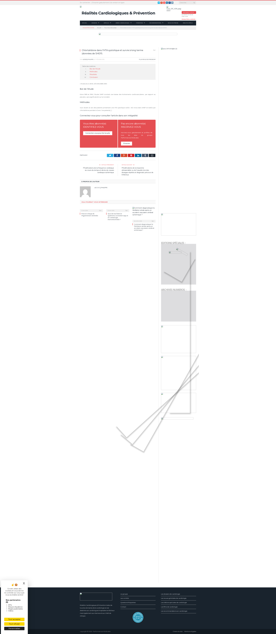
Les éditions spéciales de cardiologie (174, 602)
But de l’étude (94, 69)
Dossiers (94, 23)
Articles (106, 23)
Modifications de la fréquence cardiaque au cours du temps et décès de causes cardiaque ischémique (98, 169)
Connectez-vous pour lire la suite (96, 132)
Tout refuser (14, 624)
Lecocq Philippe (88, 59)
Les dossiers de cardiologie (170, 594)
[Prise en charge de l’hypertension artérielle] (91, 208)
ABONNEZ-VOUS (188, 12)
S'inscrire (126, 143)
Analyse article (188, 23)
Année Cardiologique (122, 23)
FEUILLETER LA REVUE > (189, 19)
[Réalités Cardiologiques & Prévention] (117, 12)
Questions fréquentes (128, 602)
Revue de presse (173, 23)
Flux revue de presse (146, 59)
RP (155, 59)
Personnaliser (14, 628)
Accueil (84, 23)
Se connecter (85, 3)
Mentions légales (190, 631)
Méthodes (93, 71)
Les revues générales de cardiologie (173, 598)
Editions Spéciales (172, 243)
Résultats (92, 74)
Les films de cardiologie (169, 607)
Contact (123, 607)
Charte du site (178, 631)
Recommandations (155, 23)
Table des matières (88, 66)
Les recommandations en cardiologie (174, 611)
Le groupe (124, 594)
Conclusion (93, 76)
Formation (139, 23)
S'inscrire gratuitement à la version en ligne (108, 3)
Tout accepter (14, 619)
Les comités (124, 598)
